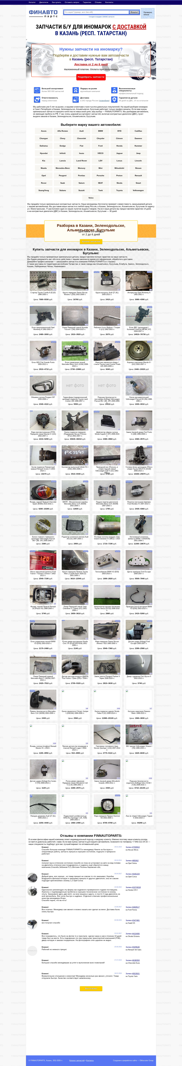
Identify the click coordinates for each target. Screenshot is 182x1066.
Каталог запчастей (91, 241)
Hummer (138, 146)
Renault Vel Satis (134, 950)
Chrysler (100, 138)
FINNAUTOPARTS (38, 1060)
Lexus (119, 161)
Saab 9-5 (131, 923)
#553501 (136, 973)
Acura (43, 131)
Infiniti (63, 153)
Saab (62, 183)
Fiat (81, 146)
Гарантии (87, 2)
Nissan (138, 168)
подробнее (104, 101)
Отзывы (98, 2)
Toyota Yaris (133, 976)
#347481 (136, 920)
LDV (100, 161)
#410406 (136, 934)
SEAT (100, 183)
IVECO (100, 153)
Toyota (119, 190)
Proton (119, 175)
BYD (119, 131)
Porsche (100, 175)
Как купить (56, 2)
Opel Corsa (132, 877)
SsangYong (44, 190)
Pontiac (81, 175)
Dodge (63, 146)
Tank (100, 190)
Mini (100, 168)
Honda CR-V (133, 890)
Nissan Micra (133, 850)
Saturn (82, 183)
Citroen (119, 138)
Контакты (109, 2)
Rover (43, 183)
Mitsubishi (119, 168)
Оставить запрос (72, 2)
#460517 (136, 907)
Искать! (134, 12)
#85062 (135, 860)
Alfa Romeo (62, 131)
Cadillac (138, 131)
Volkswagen (138, 190)
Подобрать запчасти (91, 77)
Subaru (62, 190)
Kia (43, 161)
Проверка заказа (147, 13)
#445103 (136, 874)
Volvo (91, 198)
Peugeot (62, 175)
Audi (81, 131)
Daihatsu (44, 146)
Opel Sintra (132, 863)
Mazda (44, 168)
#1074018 (136, 887)
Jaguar (119, 153)
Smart (138, 183)
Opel (44, 175)
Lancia (63, 161)
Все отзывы (91, 988)
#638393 (136, 960)
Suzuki (81, 190)
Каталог (32, 2)
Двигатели (43, 2)
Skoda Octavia (133, 936)
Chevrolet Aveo (134, 963)
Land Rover (81, 161)
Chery (62, 138)
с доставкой (129, 26)
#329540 (136, 947)
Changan (44, 138)
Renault (138, 175)
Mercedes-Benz (63, 168)
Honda (119, 146)
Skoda (119, 183)
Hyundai (44, 153)
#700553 (136, 847)
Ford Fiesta (132, 910)
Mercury (81, 168)
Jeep (138, 153)
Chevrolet (81, 138)
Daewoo (138, 138)
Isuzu (81, 153)
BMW (100, 131)
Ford (100, 146)
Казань (49, 1060)
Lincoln (138, 161)
